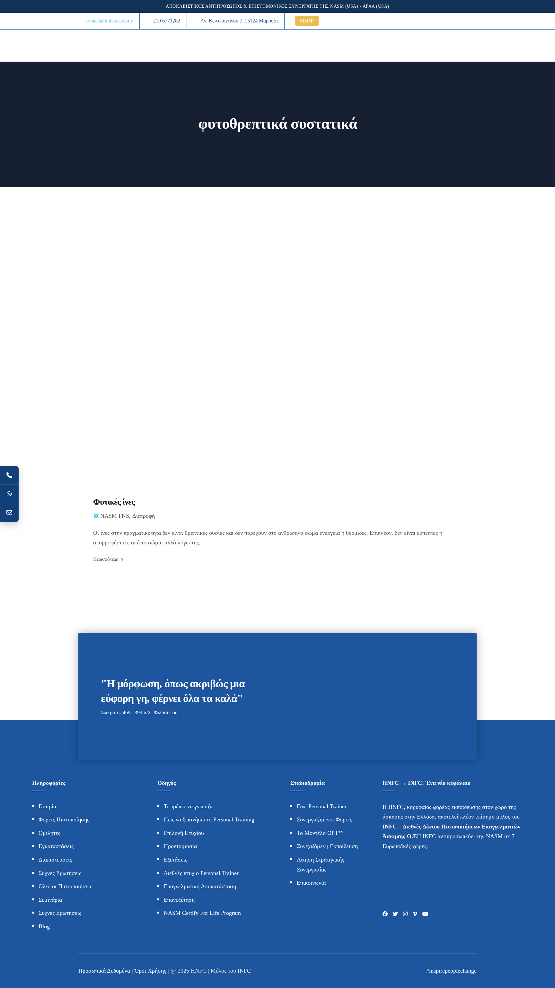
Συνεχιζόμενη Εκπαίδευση (327, 846)
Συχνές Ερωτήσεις (60, 873)
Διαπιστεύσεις (55, 859)
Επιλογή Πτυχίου (184, 833)
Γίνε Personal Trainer (322, 806)
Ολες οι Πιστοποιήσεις (65, 886)
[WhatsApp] (9, 494)
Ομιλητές (49, 833)
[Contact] (9, 512)
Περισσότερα (106, 559)
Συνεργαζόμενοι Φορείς (324, 819)
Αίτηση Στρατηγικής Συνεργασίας (320, 864)
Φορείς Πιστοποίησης (64, 819)
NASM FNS (114, 516)
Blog (44, 926)
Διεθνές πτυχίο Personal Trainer (201, 873)
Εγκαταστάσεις (56, 846)
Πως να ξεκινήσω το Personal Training (209, 819)
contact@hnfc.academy (109, 20)
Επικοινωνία (311, 883)
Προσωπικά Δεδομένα (104, 970)
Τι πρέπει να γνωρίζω (189, 806)
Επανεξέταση (179, 900)
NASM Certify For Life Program (202, 913)
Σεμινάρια (50, 900)
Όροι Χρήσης (150, 970)
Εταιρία (47, 806)
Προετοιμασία (180, 846)
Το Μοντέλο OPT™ (320, 833)
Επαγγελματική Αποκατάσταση (200, 886)
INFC (244, 970)
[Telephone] (9, 475)
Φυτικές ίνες (114, 502)
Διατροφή (143, 516)
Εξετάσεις (175, 859)
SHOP (307, 20)
